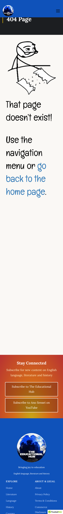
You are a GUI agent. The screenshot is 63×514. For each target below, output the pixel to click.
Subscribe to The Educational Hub (31, 389)
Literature (11, 494)
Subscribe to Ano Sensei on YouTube (31, 405)
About (38, 487)
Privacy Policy (42, 494)
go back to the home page (26, 178)
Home (9, 487)
